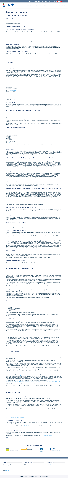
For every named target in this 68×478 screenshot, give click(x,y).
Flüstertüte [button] (28, 5)
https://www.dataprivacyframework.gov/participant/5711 (15, 417)
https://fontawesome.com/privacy (46, 435)
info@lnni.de (11, 142)
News (35, 5)
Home (31, 1)
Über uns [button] (21, 5)
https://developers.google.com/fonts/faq (31, 425)
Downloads (35, 1)
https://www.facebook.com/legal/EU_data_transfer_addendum (16, 381)
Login (60, 1)
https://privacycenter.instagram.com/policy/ (34, 381)
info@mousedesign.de (12, 90)
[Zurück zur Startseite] (8, 5)
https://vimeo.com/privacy (21, 409)
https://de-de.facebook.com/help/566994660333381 (51, 381)
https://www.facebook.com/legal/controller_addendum (15, 375)
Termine (51, 5)
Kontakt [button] (46, 1)
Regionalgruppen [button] (42, 5)
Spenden (55, 1)
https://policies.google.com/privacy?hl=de (13, 426)
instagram (50, 1)
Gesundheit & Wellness (60, 5)
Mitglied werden (41, 1)
